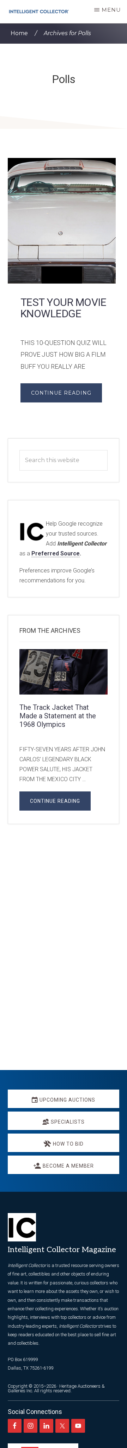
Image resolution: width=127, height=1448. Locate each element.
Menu (111, 9)
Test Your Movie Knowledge (63, 308)
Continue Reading (61, 393)
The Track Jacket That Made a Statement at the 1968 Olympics (57, 716)
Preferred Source (55, 553)
